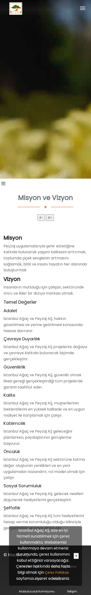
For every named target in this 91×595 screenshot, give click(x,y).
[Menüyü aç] (3, 183)
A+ (50, 217)
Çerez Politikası (57, 572)
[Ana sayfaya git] (15, 8)
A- (41, 217)
